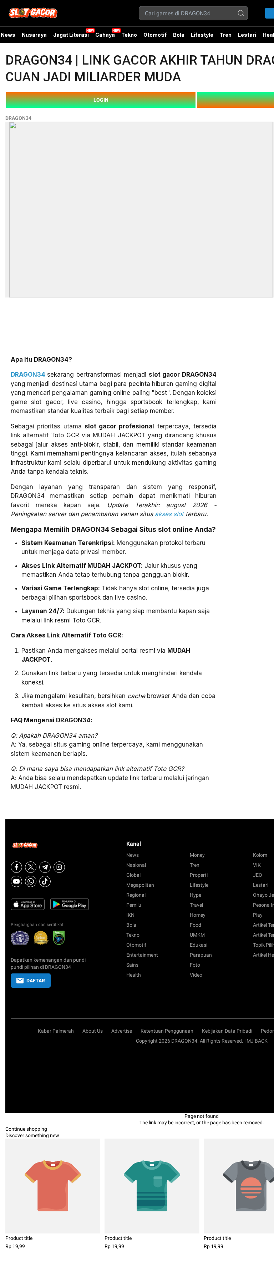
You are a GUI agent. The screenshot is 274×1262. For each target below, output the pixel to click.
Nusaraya (34, 35)
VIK (257, 865)
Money (197, 855)
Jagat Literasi (71, 35)
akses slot (169, 514)
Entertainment (142, 955)
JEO (257, 875)
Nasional (136, 865)
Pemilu (133, 905)
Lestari (247, 37)
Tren (226, 35)
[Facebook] (16, 867)
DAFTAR (35, 980)
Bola (178, 35)
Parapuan (201, 955)
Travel (196, 905)
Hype (195, 895)
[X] (30, 867)
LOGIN (100, 100)
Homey (198, 915)
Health (133, 975)
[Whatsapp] (30, 881)
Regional (136, 895)
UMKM (197, 935)
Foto (195, 965)
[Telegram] (45, 867)
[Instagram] (59, 867)
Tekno (129, 35)
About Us (92, 1031)
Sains (132, 965)
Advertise (121, 1031)
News (132, 855)
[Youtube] (16, 881)
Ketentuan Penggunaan (167, 1031)
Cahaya (105, 35)
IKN (130, 915)
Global (133, 875)
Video (196, 975)
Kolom (260, 855)
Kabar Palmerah (56, 1031)
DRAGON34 (18, 118)
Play (258, 915)
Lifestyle (202, 35)
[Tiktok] (45, 881)
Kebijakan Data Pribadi (227, 1031)
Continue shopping (26, 1129)
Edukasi (198, 945)
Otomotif (155, 35)
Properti (199, 875)
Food (195, 925)
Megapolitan (140, 885)
